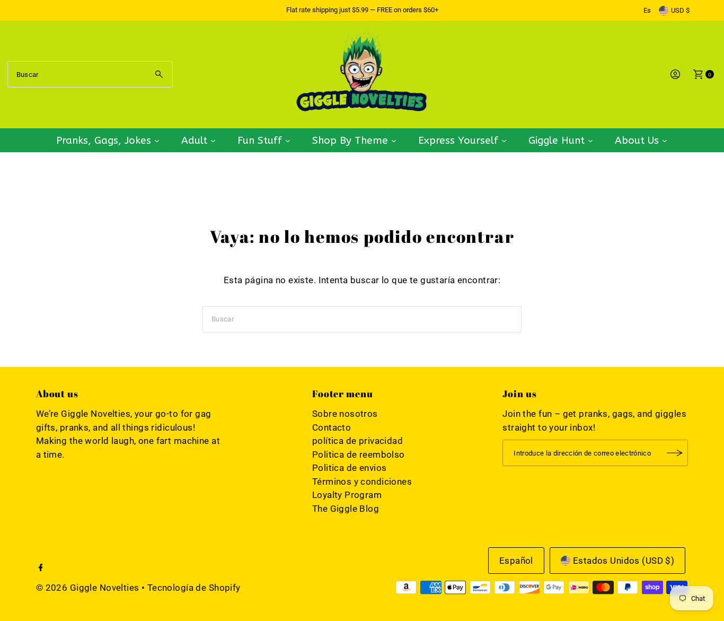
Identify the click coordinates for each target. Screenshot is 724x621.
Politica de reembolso (358, 454)
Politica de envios (349, 467)
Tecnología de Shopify (194, 587)
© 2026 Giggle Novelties (87, 587)
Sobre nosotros (345, 413)
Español (516, 560)
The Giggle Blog (345, 508)
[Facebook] (41, 568)
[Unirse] (674, 453)
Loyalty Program (347, 494)
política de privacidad (357, 440)
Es (647, 10)
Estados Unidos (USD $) (623, 560)
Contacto (331, 427)
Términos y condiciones (362, 481)
